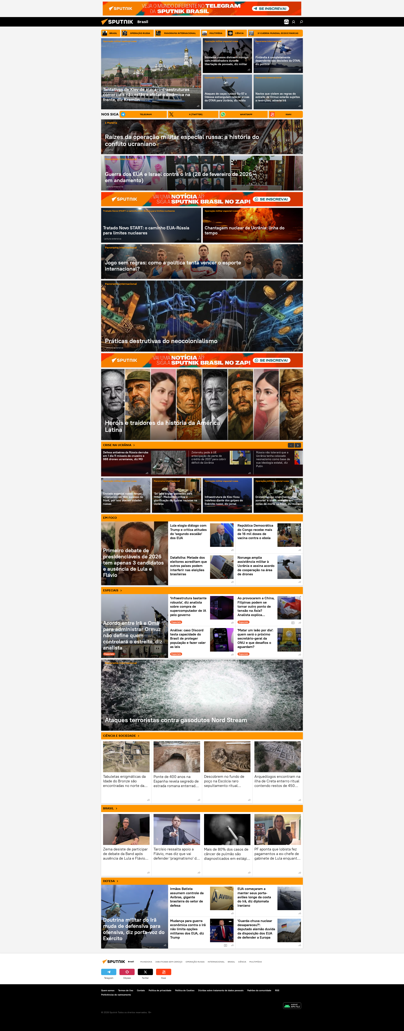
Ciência (242, 961)
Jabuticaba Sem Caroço (168, 961)
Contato (141, 990)
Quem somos (107, 990)
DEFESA (109, 881)
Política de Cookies (184, 990)
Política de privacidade (160, 990)
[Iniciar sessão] (293, 22)
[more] (198, 106)
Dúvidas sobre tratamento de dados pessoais (221, 990)
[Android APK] (292, 1006)
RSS (277, 990)
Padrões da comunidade (259, 990)
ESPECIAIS (110, 590)
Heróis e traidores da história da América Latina (202, 404)
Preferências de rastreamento (116, 994)
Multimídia (255, 961)
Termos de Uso (125, 990)
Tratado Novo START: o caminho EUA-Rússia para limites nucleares (139, 211)
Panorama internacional (268, 41)
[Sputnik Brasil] (118, 25)
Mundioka (146, 961)
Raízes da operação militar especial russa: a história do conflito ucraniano (182, 140)
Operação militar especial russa (120, 41)
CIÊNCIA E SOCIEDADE (119, 736)
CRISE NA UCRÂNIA (117, 445)
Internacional (216, 961)
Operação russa (195, 961)
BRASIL (108, 808)
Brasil (231, 961)
